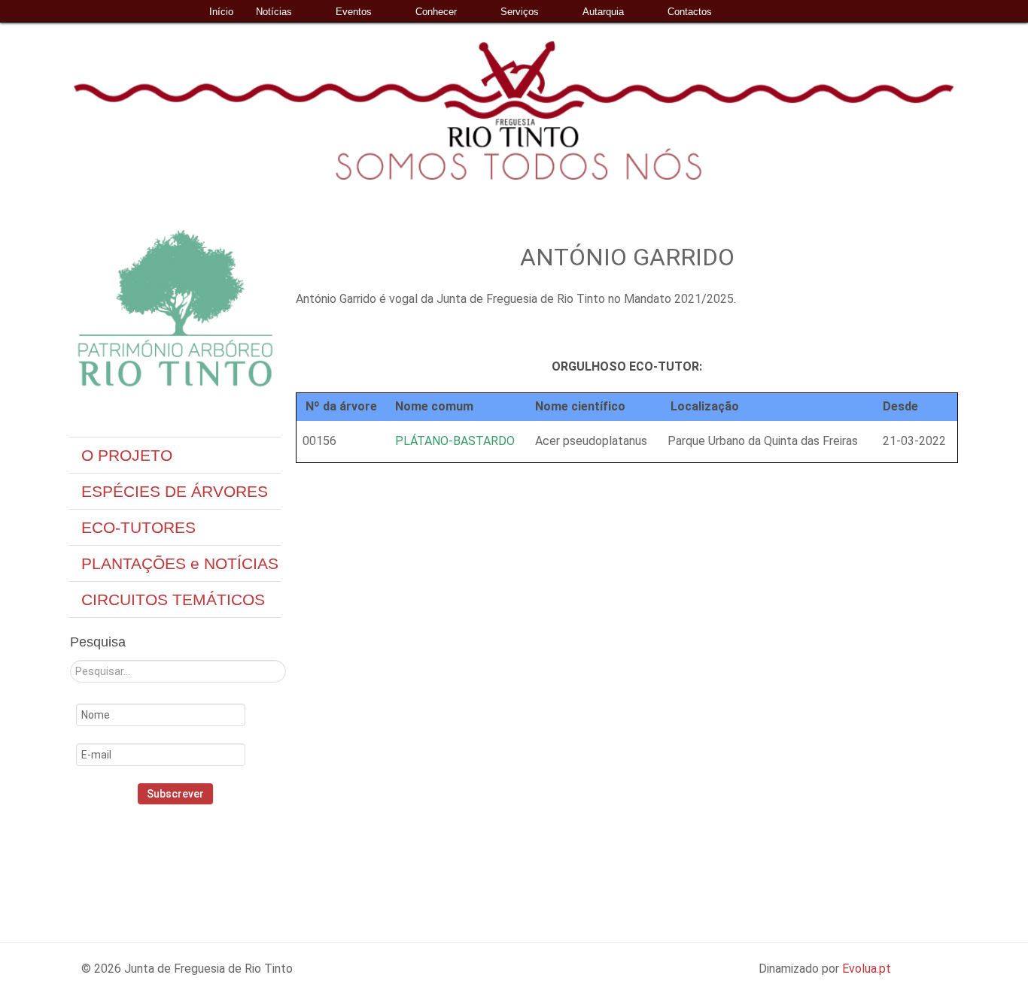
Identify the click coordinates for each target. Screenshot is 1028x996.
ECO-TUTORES (138, 527)
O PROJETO (126, 455)
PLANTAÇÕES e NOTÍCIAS (179, 563)
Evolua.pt (866, 968)
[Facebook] (151, 854)
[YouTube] (218, 854)
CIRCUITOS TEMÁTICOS (173, 599)
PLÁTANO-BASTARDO (455, 441)
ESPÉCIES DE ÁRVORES (174, 491)
